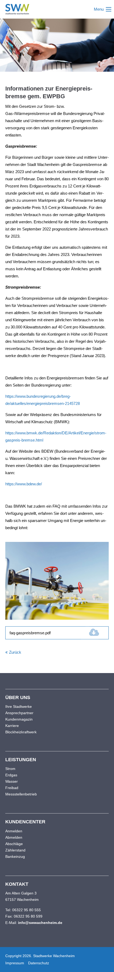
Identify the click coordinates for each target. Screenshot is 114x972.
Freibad (11, 788)
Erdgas (11, 775)
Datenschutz (38, 963)
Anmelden (13, 831)
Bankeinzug (15, 856)
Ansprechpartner (19, 713)
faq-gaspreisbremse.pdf (40, 633)
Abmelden (13, 837)
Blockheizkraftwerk (21, 732)
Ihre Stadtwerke (18, 706)
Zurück (15, 652)
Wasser (11, 781)
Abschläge (14, 844)
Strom (10, 769)
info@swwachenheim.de (40, 922)
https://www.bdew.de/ (23, 484)
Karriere (12, 725)
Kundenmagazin (19, 719)
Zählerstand (15, 850)
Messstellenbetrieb (21, 794)
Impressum (14, 963)
